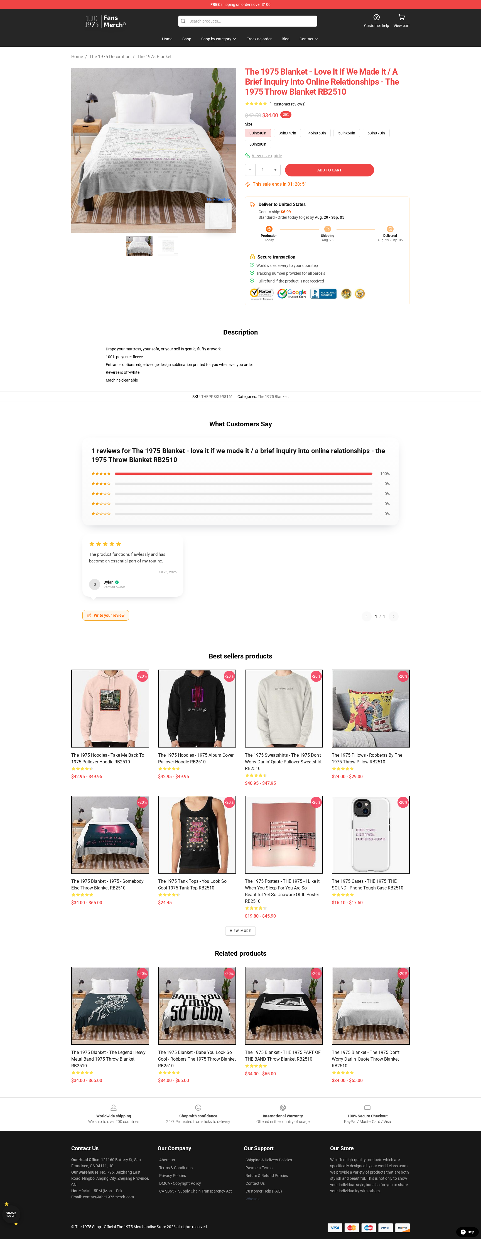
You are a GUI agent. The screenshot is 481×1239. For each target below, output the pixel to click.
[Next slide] (227, 150)
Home (77, 56)
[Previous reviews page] (367, 616)
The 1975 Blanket (154, 56)
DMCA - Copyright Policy (180, 1183)
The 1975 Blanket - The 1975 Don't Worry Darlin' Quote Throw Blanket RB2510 (365, 1059)
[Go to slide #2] (168, 246)
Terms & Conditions (176, 1168)
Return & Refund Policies (267, 1175)
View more (240, 931)
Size (248, 124)
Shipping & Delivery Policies (269, 1160)
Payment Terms (259, 1168)
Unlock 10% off (11, 1214)
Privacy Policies (172, 1175)
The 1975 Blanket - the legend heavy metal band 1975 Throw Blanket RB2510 (108, 1059)
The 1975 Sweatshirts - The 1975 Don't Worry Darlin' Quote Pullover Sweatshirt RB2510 (283, 762)
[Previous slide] (80, 150)
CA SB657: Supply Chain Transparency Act (195, 1191)
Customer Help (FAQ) (264, 1191)
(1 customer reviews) (287, 104)
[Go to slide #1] (139, 246)
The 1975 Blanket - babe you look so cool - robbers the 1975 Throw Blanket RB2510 (197, 1059)
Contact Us (255, 1183)
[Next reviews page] (394, 616)
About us (167, 1160)
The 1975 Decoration (110, 56)
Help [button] (471, 1232)
